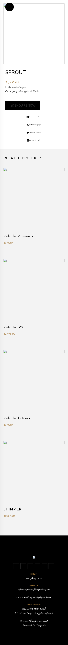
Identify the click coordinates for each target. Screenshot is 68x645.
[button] (22, 106)
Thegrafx (41, 625)
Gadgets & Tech (29, 91)
